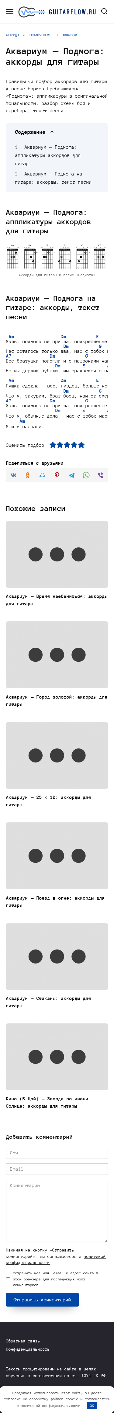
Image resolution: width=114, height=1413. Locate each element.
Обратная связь (23, 1341)
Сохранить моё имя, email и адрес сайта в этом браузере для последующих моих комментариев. (55, 1278)
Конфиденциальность (28, 1349)
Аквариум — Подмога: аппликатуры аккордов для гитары (48, 155)
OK (92, 1406)
